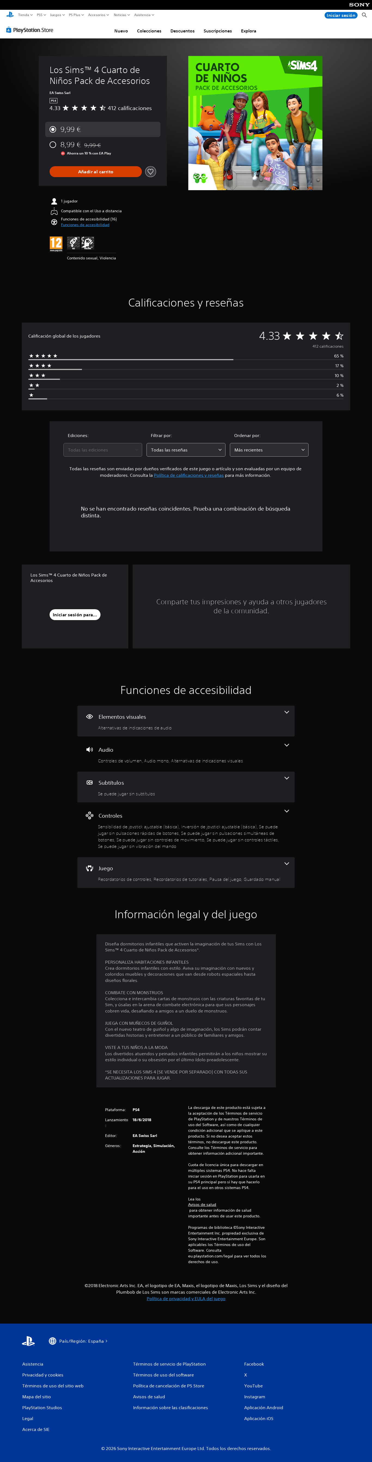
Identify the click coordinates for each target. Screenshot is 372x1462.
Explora (248, 31)
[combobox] (102, 450)
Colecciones (149, 31)
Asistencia (142, 15)
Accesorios (96, 15)
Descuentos (182, 31)
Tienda (23, 15)
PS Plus (74, 15)
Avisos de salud (202, 1204)
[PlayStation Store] (31, 29)
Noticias (120, 15)
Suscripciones (218, 31)
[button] (85, 225)
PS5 (39, 15)
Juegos (55, 15)
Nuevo (121, 31)
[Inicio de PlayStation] (10, 15)
